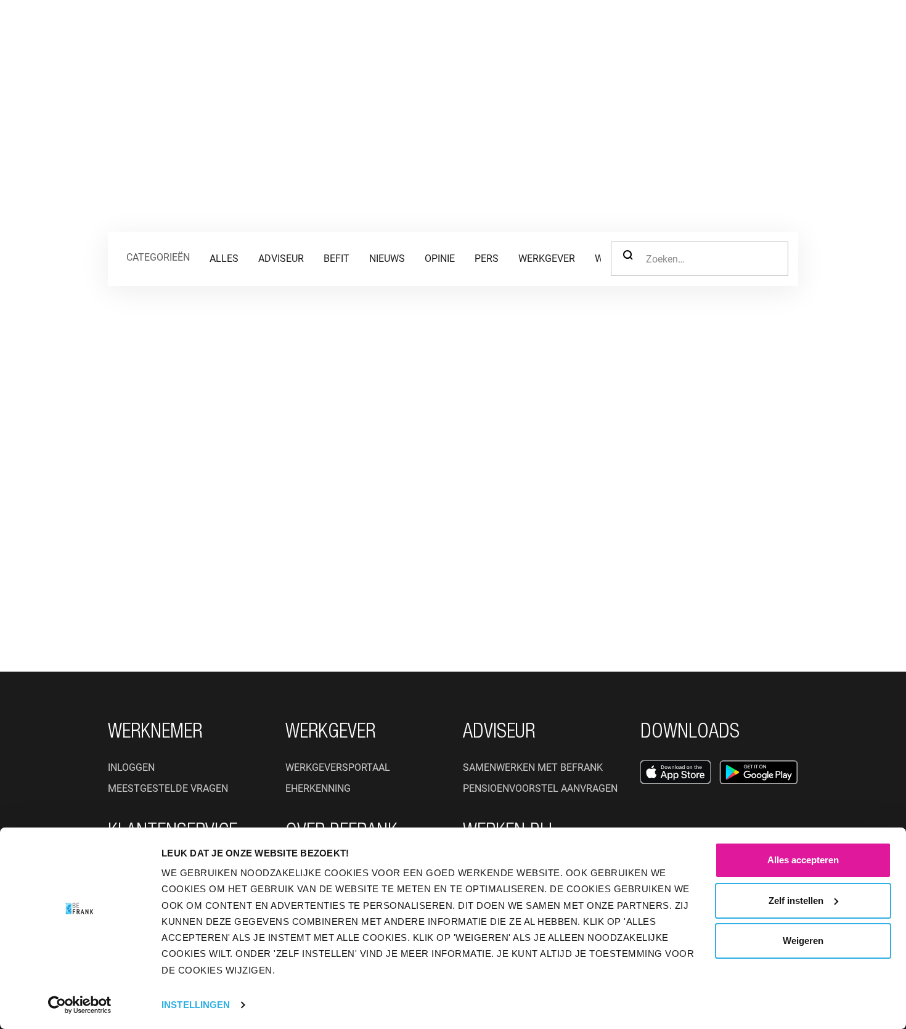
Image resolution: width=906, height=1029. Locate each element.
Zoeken (628, 259)
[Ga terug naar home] (71, 34)
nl (757, 34)
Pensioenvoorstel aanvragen (540, 788)
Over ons (422, 33)
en (775, 34)
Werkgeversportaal (337, 767)
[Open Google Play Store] (758, 772)
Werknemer (178, 33)
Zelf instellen (796, 900)
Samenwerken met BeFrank (533, 767)
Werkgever (265, 33)
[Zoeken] (723, 34)
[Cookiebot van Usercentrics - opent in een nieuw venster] (80, 1005)
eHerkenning (318, 788)
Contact (647, 33)
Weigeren (803, 940)
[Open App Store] (675, 772)
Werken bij (503, 33)
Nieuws (578, 33)
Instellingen (195, 1004)
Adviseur (346, 33)
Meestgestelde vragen (168, 788)
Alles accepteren (803, 860)
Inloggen (833, 34)
